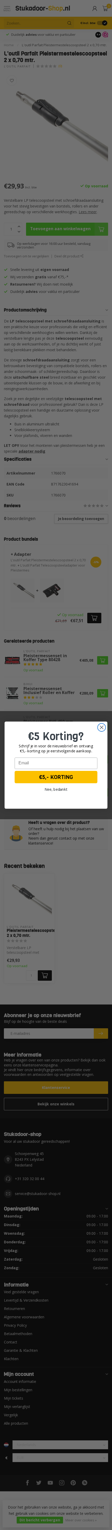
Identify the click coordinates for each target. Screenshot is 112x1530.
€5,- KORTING (56, 777)
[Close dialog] (102, 727)
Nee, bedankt (56, 789)
